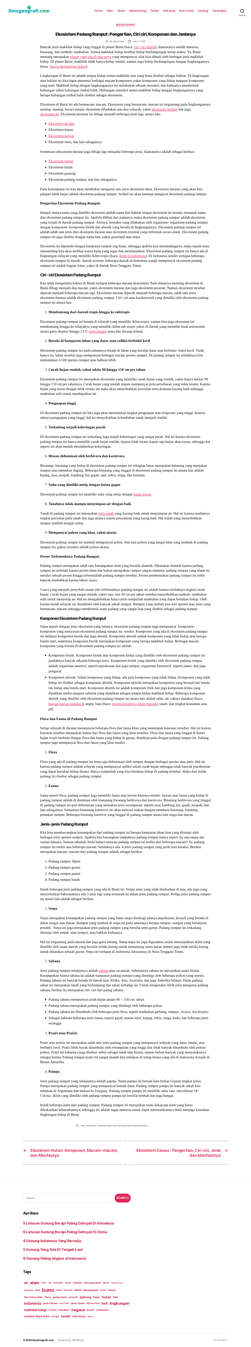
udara (90, 1316)
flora (48, 1297)
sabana (104, 970)
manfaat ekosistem (122, 1125)
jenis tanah (106, 513)
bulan (37, 1290)
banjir (68, 1282)
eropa (103, 1290)
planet (90, 1309)
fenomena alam (33, 1297)
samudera (102, 1309)
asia (49, 1283)
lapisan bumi (93, 1303)
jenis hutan (64, 1303)
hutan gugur (142, 494)
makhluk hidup (105, 1125)
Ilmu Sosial (186, 10)
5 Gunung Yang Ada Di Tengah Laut (53, 1249)
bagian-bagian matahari (65, 704)
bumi (48, 1290)
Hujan (96, 1297)
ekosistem (91, 1125)
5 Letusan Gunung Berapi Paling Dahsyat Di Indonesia (68, 1223)
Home (98, 10)
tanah (65, 1316)
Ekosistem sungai (61, 136)
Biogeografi (125, 24)
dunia (77, 1290)
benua (106, 1282)
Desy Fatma (118, 41)
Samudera (220, 10)
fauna (111, 1290)
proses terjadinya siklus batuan (134, 704)
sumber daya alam (37, 1316)
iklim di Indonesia (132, 256)
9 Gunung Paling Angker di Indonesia (54, 1258)
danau (59, 1290)
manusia (52, 1310)
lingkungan (119, 1303)
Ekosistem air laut (61, 123)
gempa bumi (60, 1297)
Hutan (121, 10)
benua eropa (117, 1283)
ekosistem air (49, 114)
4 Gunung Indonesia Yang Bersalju (52, 1241)
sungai (55, 1316)
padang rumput (140, 1125)
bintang (28, 1290)
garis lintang (98, 331)
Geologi (203, 10)
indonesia (32, 1303)
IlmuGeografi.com (43, 1340)
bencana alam (92, 1282)
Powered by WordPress (71, 1340)
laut (105, 1303)
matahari (63, 1309)
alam (83, 1125)
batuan (77, 1282)
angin (43, 1283)
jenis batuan (50, 1303)
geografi (73, 1297)
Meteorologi (137, 10)
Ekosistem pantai (60, 161)
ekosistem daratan (164, 109)
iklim (115, 1297)
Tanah (154, 10)
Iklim (110, 10)
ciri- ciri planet (144, 47)
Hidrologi (169, 10)
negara (78, 1309)
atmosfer (58, 1282)
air (26, 1283)
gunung (85, 1297)
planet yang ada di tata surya (90, 56)
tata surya (78, 1316)
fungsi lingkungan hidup (68, 66)
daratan (68, 1290)
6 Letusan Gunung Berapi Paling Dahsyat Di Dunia (65, 1232)
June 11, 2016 (139, 41)
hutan (106, 1297)
